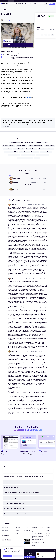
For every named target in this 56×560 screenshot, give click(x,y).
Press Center (48, 532)
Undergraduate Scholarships (19, 148)
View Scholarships (19, 3)
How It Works (17, 527)
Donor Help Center (17, 535)
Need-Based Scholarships (24, 151)
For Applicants (11, 0)
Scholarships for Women (29, 142)
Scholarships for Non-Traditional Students (25, 157)
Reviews (48, 535)
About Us (48, 527)
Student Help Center (26, 534)
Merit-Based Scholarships (37, 533)
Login (46, 3)
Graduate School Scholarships (41, 142)
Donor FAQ (17, 530)
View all (36, 157)
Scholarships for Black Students (38, 542)
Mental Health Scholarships (31, 148)
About (35, 3)
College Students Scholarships (46, 151)
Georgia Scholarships (7, 148)
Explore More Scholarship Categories (37, 545)
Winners (26, 3)
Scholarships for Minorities (21, 145)
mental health (28, 97)
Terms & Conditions (17, 533)
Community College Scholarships (42, 154)
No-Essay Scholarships (36, 531)
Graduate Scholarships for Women (28, 154)
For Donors (5, 0)
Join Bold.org (51, 3)
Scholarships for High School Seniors (16, 142)
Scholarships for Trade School (13, 154)
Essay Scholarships (34, 151)
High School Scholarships (49, 145)
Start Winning (26, 557)
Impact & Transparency (49, 538)
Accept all (7, 556)
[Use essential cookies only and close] (23, 548)
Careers (47, 530)
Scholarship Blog (27, 530)
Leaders (30, 3)
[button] (28, 471)
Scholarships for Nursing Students (36, 530)
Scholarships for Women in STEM (8, 145)
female (4, 95)
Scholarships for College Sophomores (36, 145)
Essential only (18, 556)
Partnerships (48, 533)
